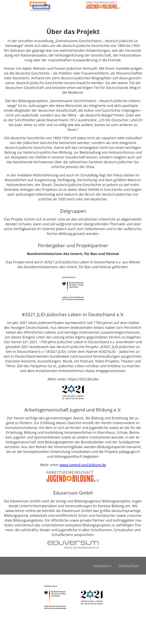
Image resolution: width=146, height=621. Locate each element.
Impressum (102, 565)
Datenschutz (129, 565)
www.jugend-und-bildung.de (82, 464)
